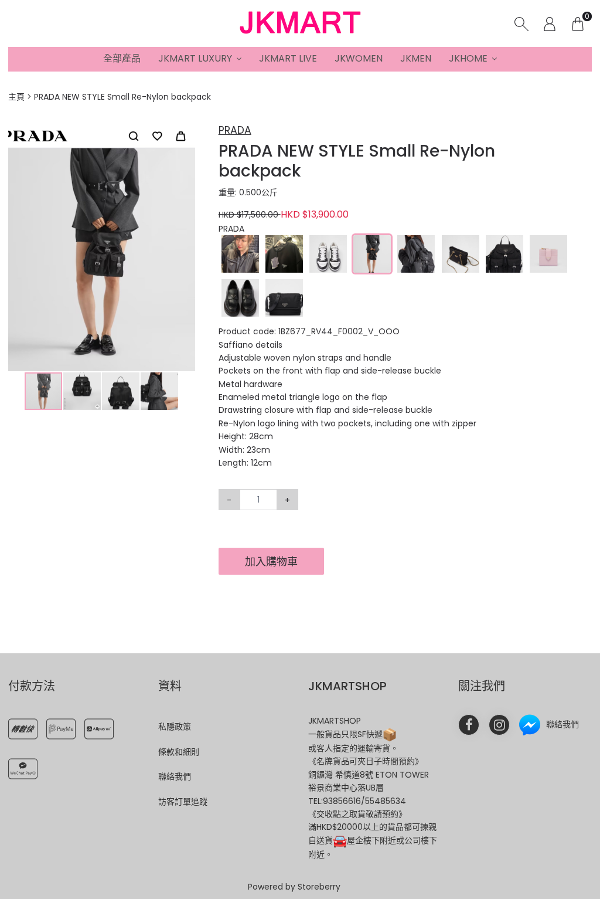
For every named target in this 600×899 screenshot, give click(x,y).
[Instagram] (499, 724)
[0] (578, 23)
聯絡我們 (174, 776)
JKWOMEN (359, 58)
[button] (184, 132)
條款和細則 (178, 752)
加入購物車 (271, 561)
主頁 (16, 97)
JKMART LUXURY (195, 58)
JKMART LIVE (288, 58)
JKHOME (468, 58)
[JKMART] (300, 23)
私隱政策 (174, 726)
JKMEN (415, 58)
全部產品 (122, 58)
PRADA (235, 130)
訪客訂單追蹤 (182, 802)
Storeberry (319, 887)
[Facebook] (468, 724)
